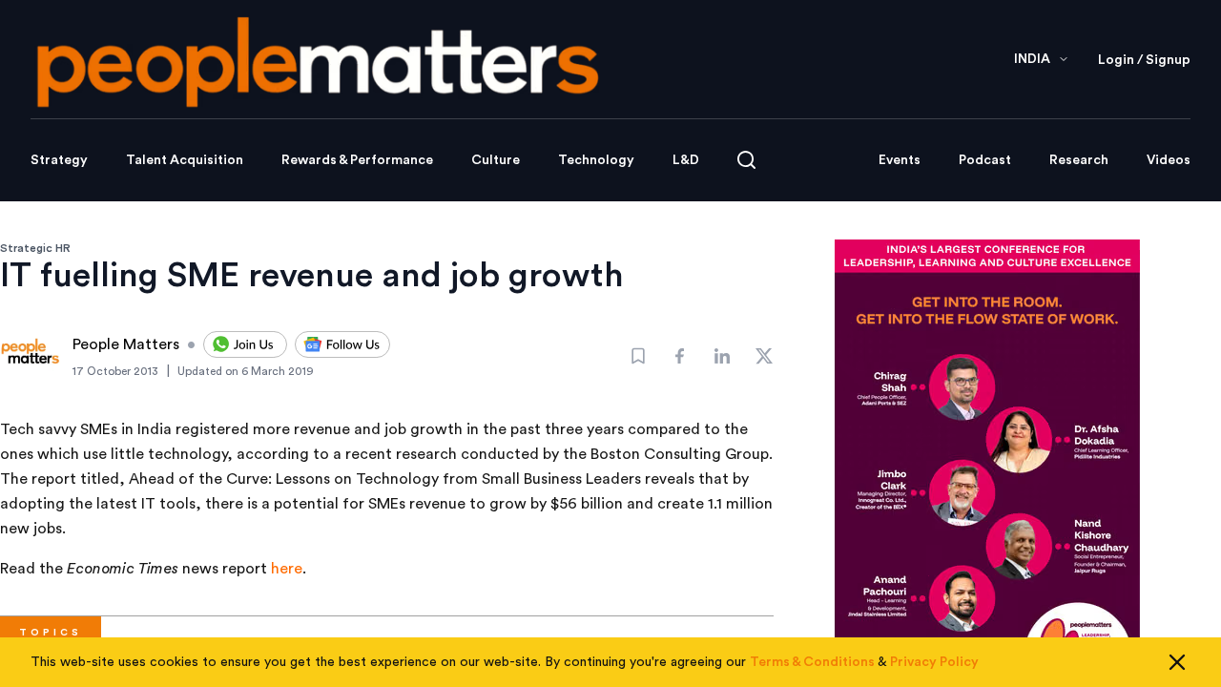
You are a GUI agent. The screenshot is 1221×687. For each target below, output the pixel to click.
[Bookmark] (638, 355)
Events (900, 160)
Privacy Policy (934, 662)
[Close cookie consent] (1177, 662)
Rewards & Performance (357, 160)
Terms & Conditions (812, 662)
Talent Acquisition (184, 160)
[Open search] (746, 160)
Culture (495, 160)
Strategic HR (35, 248)
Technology (596, 160)
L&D (686, 160)
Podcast (985, 160)
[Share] (680, 355)
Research (1078, 160)
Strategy (59, 160)
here (286, 568)
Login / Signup (1144, 60)
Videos (1168, 160)
